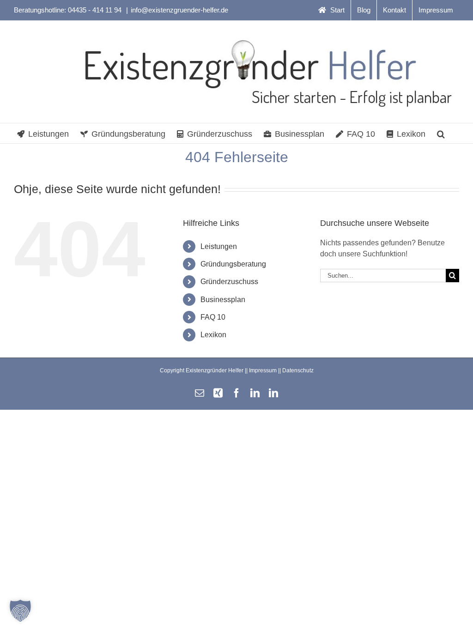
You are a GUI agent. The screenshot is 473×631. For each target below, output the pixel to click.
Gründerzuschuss (229, 281)
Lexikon (213, 335)
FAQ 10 (212, 317)
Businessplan (222, 299)
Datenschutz (298, 370)
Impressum (263, 370)
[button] (441, 133)
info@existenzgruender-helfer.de (179, 10)
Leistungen (218, 246)
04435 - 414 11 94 (95, 10)
